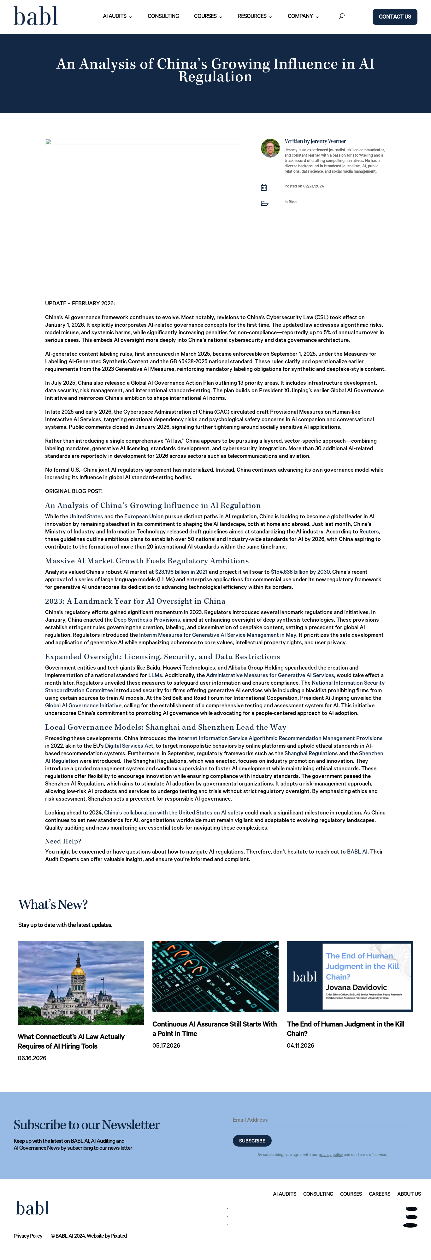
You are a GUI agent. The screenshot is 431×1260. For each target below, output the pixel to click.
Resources (252, 17)
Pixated (119, 1237)
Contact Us (395, 17)
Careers (379, 1195)
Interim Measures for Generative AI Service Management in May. (218, 636)
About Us (409, 1195)
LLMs (155, 676)
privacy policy (331, 1155)
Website (95, 1237)
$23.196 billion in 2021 (181, 573)
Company (300, 17)
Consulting (163, 17)
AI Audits (114, 17)
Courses (205, 17)
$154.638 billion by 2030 (300, 573)
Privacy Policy (28, 1237)
